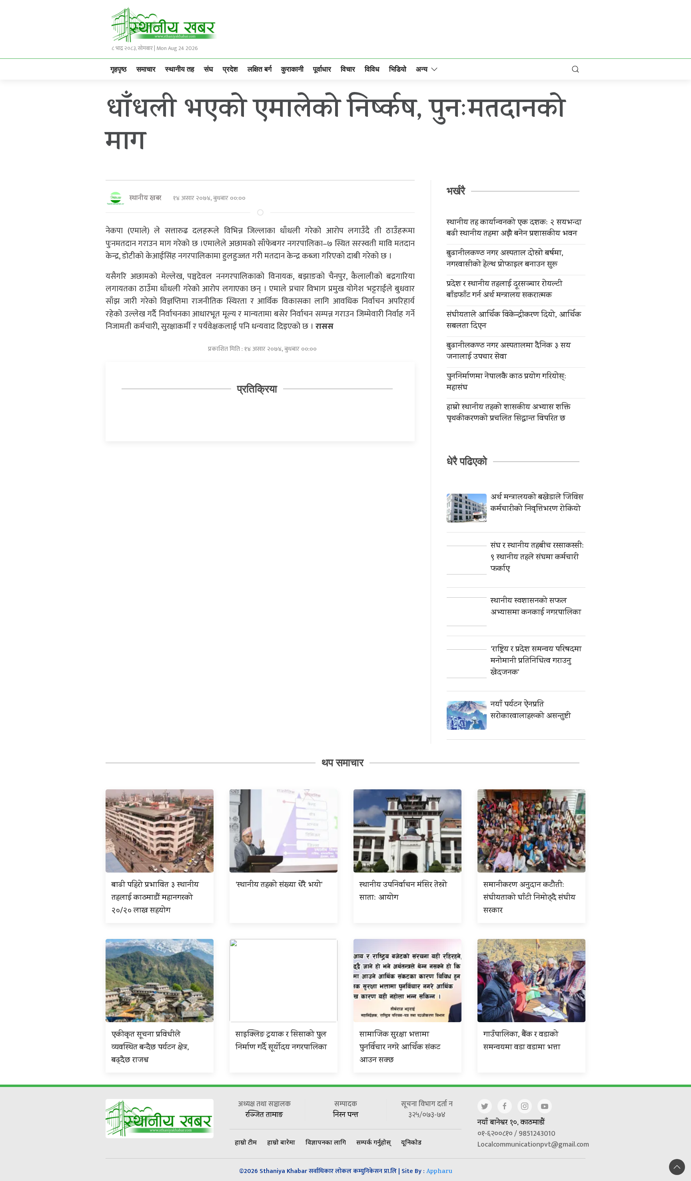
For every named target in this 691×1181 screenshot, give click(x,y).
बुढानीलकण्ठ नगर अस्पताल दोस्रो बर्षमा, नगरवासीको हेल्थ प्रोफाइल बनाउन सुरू (505, 259)
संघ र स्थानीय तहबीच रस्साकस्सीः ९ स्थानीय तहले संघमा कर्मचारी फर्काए (537, 558)
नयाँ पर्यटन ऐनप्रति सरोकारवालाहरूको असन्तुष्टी (531, 711)
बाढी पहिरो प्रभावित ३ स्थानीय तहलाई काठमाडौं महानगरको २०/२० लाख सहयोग (155, 898)
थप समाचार (342, 763)
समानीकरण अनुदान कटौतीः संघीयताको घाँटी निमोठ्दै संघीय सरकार (529, 898)
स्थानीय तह (179, 69)
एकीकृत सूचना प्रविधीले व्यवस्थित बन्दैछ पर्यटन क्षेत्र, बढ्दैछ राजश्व (150, 1048)
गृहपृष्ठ (118, 69)
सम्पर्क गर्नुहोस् (373, 1142)
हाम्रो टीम (246, 1142)
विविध (372, 69)
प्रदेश (230, 69)
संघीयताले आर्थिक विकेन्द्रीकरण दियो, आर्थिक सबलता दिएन (514, 321)
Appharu (439, 1172)
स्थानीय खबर (145, 198)
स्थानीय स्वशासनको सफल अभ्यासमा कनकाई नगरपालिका (536, 607)
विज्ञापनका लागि (326, 1142)
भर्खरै (456, 191)
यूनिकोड (411, 1142)
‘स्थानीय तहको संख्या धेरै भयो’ (279, 885)
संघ (208, 69)
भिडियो (397, 69)
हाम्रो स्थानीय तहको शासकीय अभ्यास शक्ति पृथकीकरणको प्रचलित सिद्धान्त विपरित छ (508, 413)
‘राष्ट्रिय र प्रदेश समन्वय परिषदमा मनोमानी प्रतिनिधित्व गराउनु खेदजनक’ (536, 661)
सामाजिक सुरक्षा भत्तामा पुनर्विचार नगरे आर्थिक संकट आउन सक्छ (399, 1048)
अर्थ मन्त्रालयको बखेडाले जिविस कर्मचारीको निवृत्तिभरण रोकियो (537, 504)
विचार (348, 69)
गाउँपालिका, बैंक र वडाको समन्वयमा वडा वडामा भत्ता (521, 1041)
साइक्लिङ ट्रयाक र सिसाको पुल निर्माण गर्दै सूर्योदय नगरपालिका (281, 1041)
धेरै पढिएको (467, 461)
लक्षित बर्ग (260, 69)
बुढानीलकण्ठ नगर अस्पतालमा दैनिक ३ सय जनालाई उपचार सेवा (509, 352)
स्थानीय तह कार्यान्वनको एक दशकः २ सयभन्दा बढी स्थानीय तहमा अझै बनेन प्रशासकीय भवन (514, 229)
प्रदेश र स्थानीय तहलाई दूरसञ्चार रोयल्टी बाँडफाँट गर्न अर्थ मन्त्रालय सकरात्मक (504, 290)
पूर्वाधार (322, 69)
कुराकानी (292, 69)
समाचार (146, 69)
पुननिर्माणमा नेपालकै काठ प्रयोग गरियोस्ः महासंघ (507, 383)
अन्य (421, 69)
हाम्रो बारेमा (281, 1142)
